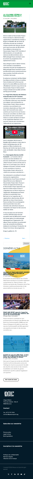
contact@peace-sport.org (10, 414)
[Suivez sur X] (8, 474)
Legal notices (7, 434)
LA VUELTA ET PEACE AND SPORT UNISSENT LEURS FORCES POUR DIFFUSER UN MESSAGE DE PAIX (16, 273)
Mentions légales (8, 456)
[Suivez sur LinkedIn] (15, 474)
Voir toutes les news (11, 379)
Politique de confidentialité (11, 455)
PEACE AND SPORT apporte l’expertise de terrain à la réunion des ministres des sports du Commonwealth (16, 313)
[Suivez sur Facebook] (11, 474)
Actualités (14, 18)
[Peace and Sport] (6, 4)
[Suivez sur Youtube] (21, 474)
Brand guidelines (8, 436)
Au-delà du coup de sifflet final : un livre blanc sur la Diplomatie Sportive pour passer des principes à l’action (16, 356)
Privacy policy (7, 432)
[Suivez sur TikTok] (24, 474)
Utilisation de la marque (10, 458)
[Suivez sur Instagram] (18, 474)
